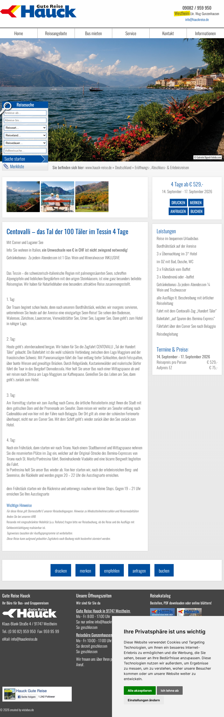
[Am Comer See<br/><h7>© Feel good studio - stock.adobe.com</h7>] (57, 196)
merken (196, 202)
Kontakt (168, 33)
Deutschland (123, 167)
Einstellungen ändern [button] (144, 700)
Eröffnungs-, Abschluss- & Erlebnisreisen (162, 167)
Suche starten (14, 158)
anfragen (178, 211)
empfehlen (111, 570)
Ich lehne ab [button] (170, 690)
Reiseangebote (56, 33)
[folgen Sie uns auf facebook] (37, 700)
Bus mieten (93, 33)
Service (130, 33)
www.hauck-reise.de (98, 167)
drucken (178, 202)
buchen (197, 211)
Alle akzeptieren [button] (140, 690)
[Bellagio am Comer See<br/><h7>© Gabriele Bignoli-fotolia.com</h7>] (23, 196)
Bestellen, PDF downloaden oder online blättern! (181, 603)
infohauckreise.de (197, 19)
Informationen (205, 33)
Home (18, 33)
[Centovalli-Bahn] (91, 196)
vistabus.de (28, 709)
